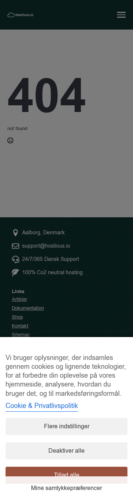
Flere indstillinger (66, 426)
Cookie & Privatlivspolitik (42, 405)
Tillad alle (66, 475)
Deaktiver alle (66, 451)
